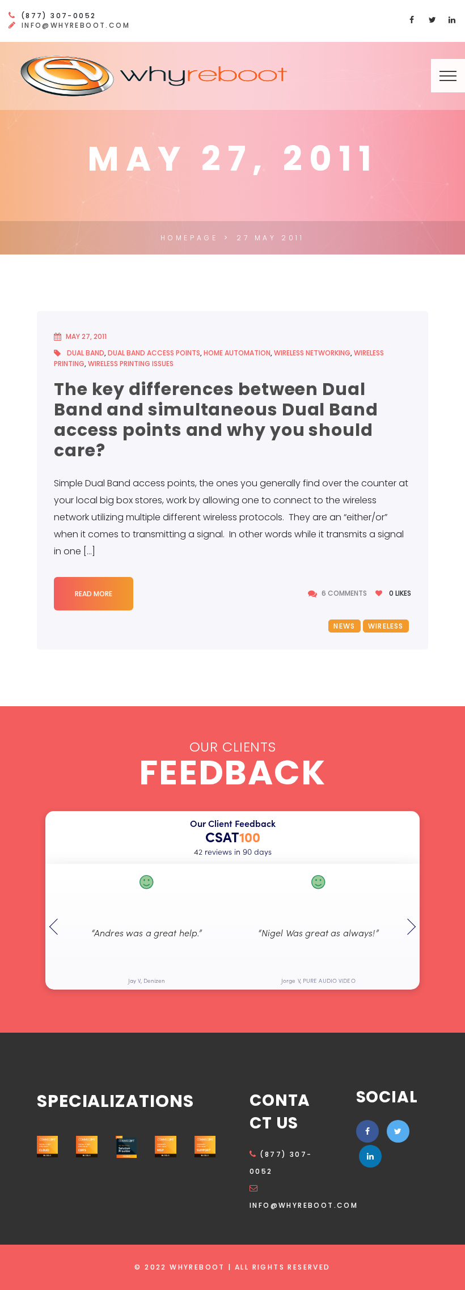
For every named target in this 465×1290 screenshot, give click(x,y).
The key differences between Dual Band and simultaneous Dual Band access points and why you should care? (216, 419)
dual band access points (154, 353)
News (344, 626)
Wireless (386, 626)
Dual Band (85, 353)
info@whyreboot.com (76, 25)
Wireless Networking (312, 353)
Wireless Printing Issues (131, 363)
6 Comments (344, 593)
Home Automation (237, 353)
